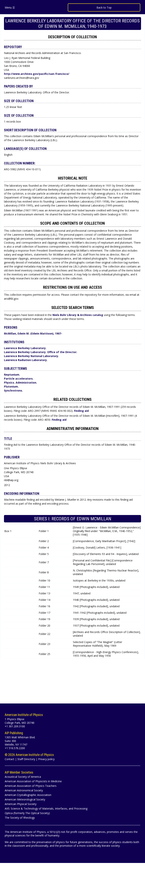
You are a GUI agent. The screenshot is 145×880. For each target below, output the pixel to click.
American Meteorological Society (25, 799)
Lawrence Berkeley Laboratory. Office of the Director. (40, 352)
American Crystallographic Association (28, 795)
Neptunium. (12, 374)
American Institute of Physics (24, 715)
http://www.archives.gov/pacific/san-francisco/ (36, 74)
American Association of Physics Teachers (30, 786)
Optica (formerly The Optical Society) (27, 813)
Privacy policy (46, 759)
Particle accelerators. (18, 378)
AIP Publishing (14, 733)
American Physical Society (20, 804)
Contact (9, 759)
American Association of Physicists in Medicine (33, 781)
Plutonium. (11, 386)
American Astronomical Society (24, 790)
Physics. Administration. (20, 382)
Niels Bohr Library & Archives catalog (78, 315)
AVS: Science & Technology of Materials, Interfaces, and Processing (46, 808)
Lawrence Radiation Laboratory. (26, 360)
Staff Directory (26, 759)
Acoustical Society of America (23, 776)
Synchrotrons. (13, 390)
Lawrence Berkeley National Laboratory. (31, 356)
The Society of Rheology (20, 817)
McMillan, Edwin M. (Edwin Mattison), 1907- (33, 333)
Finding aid (81, 411)
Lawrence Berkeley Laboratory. (25, 348)
